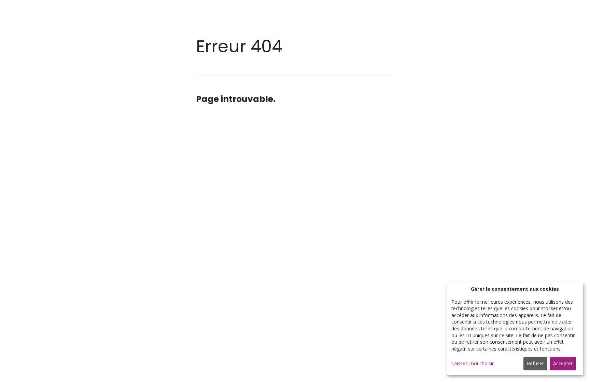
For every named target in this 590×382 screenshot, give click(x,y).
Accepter (563, 363)
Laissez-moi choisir (472, 363)
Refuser (535, 363)
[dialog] (515, 328)
